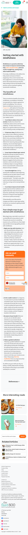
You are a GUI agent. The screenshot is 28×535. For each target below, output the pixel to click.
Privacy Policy (4, 471)
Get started (17, 2)
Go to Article (19, 407)
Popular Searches (5, 477)
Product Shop (4, 468)
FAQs (2, 470)
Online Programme (6, 466)
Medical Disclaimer (5, 481)
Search (22, 436)
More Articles (4, 475)
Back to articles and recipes (11, 8)
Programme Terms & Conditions (9, 488)
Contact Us (4, 479)
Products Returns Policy (7, 483)
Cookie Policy (4, 473)
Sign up (7, 288)
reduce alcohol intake (12, 68)
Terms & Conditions (6, 486)
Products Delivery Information (8, 485)
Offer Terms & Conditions (7, 490)
